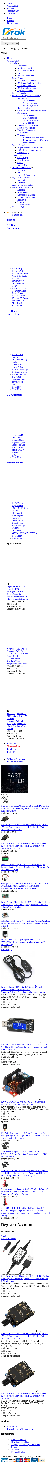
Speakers (21, 73)
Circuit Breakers (24, 160)
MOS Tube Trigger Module (29, 150)
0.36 (14, 455)
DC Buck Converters (26, 88)
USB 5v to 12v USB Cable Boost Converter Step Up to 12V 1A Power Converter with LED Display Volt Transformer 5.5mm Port (25, 845)
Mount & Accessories (26, 175)
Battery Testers (23, 108)
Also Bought (6, 949)
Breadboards (22, 192)
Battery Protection (19, 93)
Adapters (21, 190)
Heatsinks (21, 200)
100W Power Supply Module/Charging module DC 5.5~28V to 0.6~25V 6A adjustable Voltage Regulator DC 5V (20, 363)
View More (17, 305)
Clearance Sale (18, 207)
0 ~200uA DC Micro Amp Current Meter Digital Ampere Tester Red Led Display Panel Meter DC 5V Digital (18, 443)
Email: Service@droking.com (20, 1429)
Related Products (8, 1238)
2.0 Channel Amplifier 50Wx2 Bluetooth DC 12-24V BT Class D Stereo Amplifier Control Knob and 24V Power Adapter (24, 1154)
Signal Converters (25, 90)
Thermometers (29, 142)
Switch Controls (19, 145)
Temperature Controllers (33, 138)
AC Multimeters (30, 103)
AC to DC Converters (26, 80)
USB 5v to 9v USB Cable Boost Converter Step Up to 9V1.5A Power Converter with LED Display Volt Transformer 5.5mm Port (24, 827)
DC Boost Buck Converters (29, 83)
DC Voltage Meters (31, 120)
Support (14, 1447)
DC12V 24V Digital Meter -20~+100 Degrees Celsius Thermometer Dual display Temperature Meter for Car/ (20, 512)
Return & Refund (18, 1439)
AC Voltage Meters (31, 105)
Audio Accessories (25, 68)
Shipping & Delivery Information (25, 1444)
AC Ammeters (29, 100)
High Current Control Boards (30, 147)
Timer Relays (23, 152)
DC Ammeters (29, 115)
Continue (5, 1236)
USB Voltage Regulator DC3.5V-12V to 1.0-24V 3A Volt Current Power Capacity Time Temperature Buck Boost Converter (24, 1047)
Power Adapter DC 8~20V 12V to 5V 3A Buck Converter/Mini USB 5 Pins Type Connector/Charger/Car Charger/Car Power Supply (23, 989)
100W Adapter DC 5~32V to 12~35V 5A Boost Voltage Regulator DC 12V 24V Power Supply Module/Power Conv (20, 277)
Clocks (20, 162)
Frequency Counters (26, 128)
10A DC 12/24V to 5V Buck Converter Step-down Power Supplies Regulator (19, 380)
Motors (20, 172)
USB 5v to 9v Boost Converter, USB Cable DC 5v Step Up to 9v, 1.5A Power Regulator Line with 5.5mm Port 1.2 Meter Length (25, 808)
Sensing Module (24, 205)
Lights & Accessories (21, 177)
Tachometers (22, 133)
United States (17, 215)
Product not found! (15, 762)
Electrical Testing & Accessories (26, 95)
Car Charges (22, 157)
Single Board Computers (22, 185)
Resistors (21, 202)
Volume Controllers (25, 75)
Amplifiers (22, 66)
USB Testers (28, 123)
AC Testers (22, 98)
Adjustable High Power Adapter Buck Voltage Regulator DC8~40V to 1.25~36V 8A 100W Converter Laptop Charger (25, 923)
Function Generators (26, 130)
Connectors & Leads (26, 195)
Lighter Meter (23, 165)
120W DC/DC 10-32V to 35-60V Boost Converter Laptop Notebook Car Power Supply (23, 1103)
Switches (21, 182)
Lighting (21, 180)
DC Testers (22, 113)
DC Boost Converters (26, 85)
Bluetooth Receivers (26, 71)
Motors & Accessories (21, 167)
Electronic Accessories (22, 187)
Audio (15, 63)
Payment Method (18, 1452)
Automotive (17, 155)
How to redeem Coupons (22, 1442)
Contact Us (12, 1426)
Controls (21, 170)
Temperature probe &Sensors (35, 140)
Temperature (23, 135)
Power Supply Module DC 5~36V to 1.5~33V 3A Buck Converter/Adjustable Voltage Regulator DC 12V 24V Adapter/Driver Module (17, 721)
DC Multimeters (30, 118)
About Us (15, 1449)
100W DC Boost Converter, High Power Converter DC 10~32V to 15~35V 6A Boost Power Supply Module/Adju (20, 295)
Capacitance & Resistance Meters (31, 110)
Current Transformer (26, 197)
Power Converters (20, 78)
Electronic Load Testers (27, 125)
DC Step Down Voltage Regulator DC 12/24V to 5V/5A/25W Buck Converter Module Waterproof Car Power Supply (24, 942)
